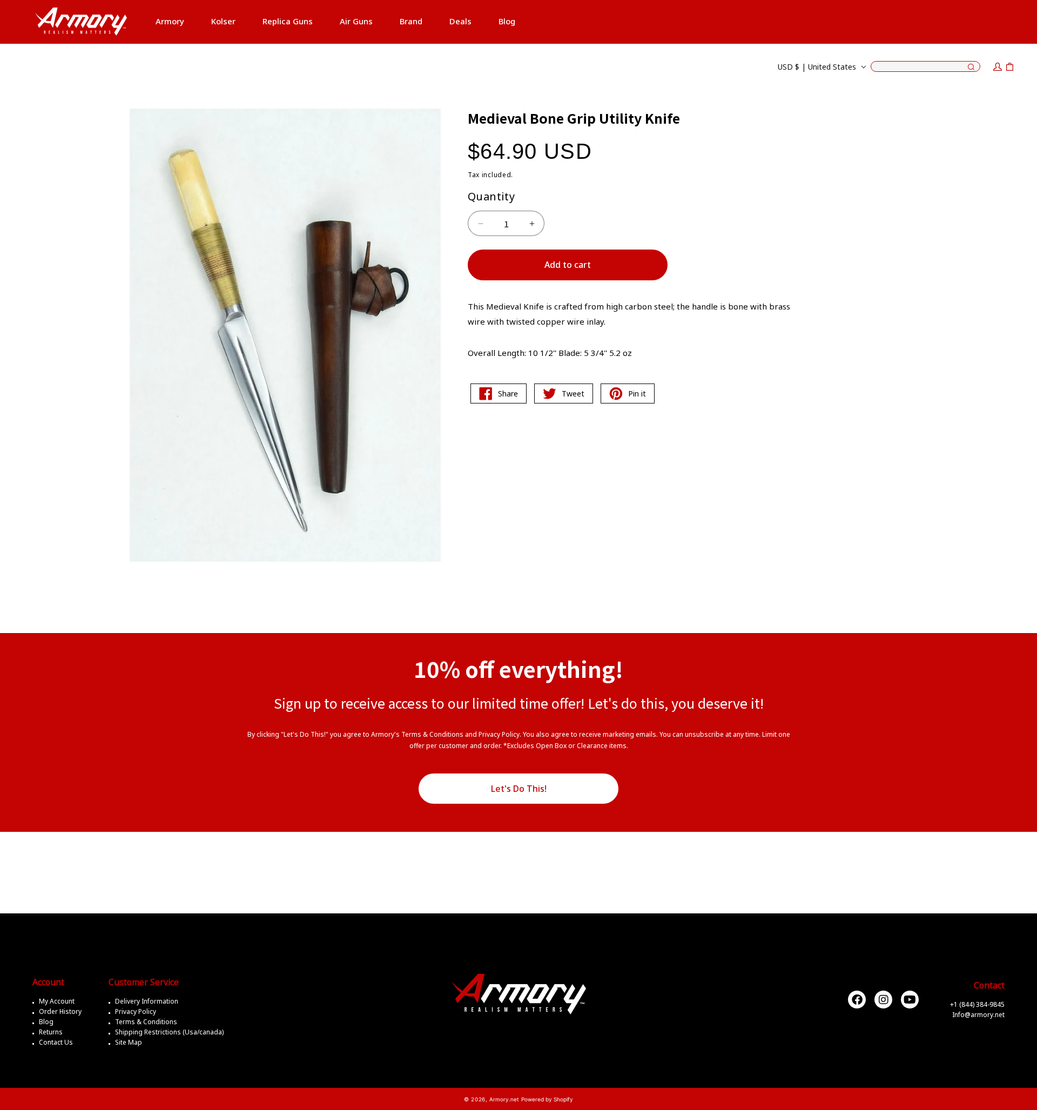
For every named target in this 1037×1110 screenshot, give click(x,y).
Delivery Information (146, 1001)
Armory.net (504, 1099)
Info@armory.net (978, 1014)
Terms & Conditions (146, 1021)
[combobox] (925, 66)
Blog (46, 1021)
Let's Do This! (519, 789)
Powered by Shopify (547, 1099)
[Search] (971, 67)
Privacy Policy (135, 1011)
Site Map (128, 1042)
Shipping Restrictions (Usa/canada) (169, 1032)
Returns (51, 1032)
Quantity (491, 196)
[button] (170, 21)
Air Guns (356, 21)
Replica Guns (287, 21)
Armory (170, 21)
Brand (411, 21)
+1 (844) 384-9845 (977, 1004)
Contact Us (56, 1042)
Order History (60, 1011)
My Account (57, 1001)
